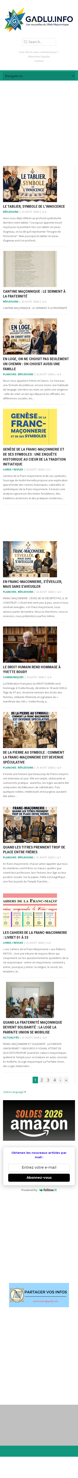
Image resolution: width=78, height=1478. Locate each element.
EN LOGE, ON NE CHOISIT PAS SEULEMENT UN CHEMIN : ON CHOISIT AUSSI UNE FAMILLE (36, 364)
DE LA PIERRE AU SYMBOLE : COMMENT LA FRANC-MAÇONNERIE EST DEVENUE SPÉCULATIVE (33, 757)
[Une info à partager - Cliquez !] (39, 1295)
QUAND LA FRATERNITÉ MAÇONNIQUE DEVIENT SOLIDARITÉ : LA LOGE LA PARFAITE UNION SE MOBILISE (32, 1027)
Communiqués (13, 677)
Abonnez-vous (39, 1178)
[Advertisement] (39, 120)
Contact (39, 61)
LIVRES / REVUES (13, 469)
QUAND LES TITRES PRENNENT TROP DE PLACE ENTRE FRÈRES (34, 850)
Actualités (11, 1037)
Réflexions (11, 212)
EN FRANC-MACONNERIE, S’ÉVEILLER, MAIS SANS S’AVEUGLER (32, 584)
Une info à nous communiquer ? (39, 52)
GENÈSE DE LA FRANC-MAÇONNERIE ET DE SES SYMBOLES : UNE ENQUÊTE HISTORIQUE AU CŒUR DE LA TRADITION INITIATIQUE (34, 456)
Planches (9, 374)
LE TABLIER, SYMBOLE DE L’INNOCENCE (34, 206)
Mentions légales (39, 56)
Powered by (29, 1190)
